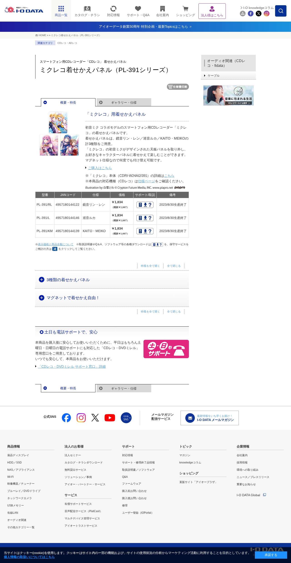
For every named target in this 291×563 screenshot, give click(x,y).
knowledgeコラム (190, 462)
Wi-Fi (10, 476)
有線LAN (12, 512)
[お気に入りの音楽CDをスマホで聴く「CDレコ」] (228, 95)
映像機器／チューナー (21, 483)
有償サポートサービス (78, 503)
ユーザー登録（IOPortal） (138, 512)
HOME (42, 35)
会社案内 (242, 455)
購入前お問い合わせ (134, 491)
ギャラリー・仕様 (124, 102)
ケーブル (214, 75)
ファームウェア (131, 483)
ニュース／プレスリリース (253, 477)
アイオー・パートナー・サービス (85, 484)
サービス (71, 495)
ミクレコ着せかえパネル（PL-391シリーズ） (76, 35)
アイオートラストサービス (81, 525)
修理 (125, 505)
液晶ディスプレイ (18, 455)
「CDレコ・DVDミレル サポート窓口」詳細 (72, 366)
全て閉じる (174, 266)
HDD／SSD (14, 462)
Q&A (125, 476)
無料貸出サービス (75, 469)
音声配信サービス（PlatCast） (83, 511)
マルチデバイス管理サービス (82, 518)
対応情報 (127, 455)
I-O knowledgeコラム (258, 8)
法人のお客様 (74, 446)
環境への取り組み (247, 469)
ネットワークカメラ (19, 498)
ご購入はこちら (100, 168)
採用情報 (242, 462)
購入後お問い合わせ (134, 498)
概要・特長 (68, 102)
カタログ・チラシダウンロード (84, 462)
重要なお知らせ (246, 484)
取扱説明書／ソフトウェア (138, 469)
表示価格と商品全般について (55, 244)
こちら (169, 176)
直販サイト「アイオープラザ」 (198, 482)
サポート (128, 446)
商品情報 (13, 446)
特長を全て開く (150, 266)
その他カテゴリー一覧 (21, 527)
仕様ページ (146, 181)
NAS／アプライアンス (21, 469)
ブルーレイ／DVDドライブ (23, 491)
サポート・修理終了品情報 (138, 462)
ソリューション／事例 (78, 477)
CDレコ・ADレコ (67, 43)
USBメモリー (15, 505)
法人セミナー (73, 455)
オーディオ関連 (16, 520)
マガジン (184, 455)
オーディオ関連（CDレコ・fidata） (226, 63)
